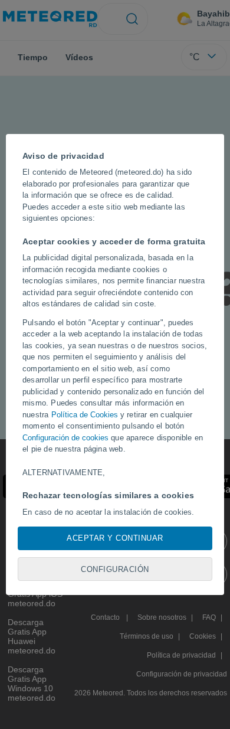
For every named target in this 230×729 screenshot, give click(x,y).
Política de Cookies (84, 414)
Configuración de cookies (65, 437)
